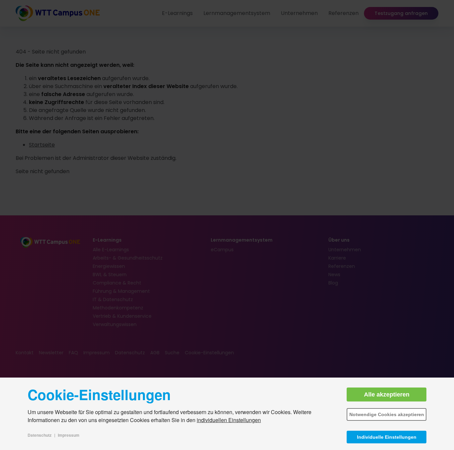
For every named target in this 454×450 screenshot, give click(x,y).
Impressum (68, 435)
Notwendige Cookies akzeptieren (386, 414)
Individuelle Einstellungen (386, 437)
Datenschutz (40, 435)
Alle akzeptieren (386, 394)
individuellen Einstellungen (229, 420)
